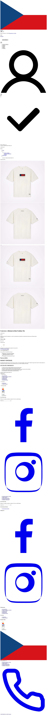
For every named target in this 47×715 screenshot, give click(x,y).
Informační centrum (5, 613)
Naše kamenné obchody (5, 508)
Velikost (1, 350)
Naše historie (4, 383)
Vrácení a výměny (4, 377)
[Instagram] (23, 494)
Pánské (4, 46)
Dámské (4, 45)
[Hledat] (1, 94)
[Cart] (0, 96)
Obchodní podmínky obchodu (6, 496)
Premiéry (4, 48)
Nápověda (1, 36)
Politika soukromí (4, 497)
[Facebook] (23, 447)
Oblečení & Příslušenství (7, 153)
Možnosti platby (4, 379)
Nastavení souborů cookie (6, 498)
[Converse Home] (5, 42)
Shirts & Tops (4, 155)
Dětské (4, 47)
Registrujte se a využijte (12, 33)
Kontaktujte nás (4, 378)
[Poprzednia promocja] (3, 31)
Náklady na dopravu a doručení (6, 376)
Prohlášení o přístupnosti (5, 499)
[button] (24, 353)
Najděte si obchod (4, 617)
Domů (3, 150)
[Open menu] (1, 42)
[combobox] (6, 350)
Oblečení (5, 154)
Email (1, 400)
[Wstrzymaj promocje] (1, 31)
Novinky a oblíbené (5, 44)
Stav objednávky (4, 375)
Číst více (2, 337)
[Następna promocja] (1, 35)
